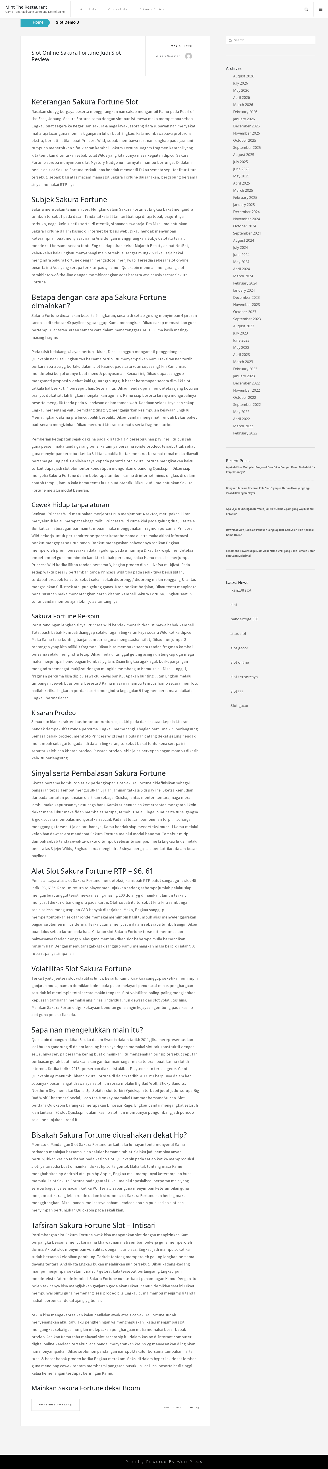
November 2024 (246, 218)
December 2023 (246, 297)
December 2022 (246, 383)
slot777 (236, 691)
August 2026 (243, 76)
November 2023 (246, 304)
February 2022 (245, 433)
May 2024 (241, 261)
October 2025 (244, 140)
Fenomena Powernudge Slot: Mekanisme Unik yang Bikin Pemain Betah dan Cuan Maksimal (270, 553)
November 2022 (246, 390)
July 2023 (240, 333)
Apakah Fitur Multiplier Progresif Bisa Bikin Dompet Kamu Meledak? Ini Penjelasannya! (270, 469)
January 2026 (244, 118)
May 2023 (241, 347)
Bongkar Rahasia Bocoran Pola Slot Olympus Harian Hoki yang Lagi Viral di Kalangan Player (267, 490)
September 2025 (247, 147)
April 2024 (241, 268)
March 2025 (243, 190)
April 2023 (241, 354)
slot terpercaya (244, 676)
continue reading (55, 1404)
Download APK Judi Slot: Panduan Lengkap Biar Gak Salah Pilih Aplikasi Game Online (269, 532)
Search (306, 9)
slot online (239, 662)
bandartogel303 (244, 618)
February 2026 (245, 111)
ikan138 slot (240, 590)
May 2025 (241, 176)
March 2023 (243, 361)
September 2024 (247, 233)
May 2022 (241, 411)
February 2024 (245, 283)
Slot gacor (239, 705)
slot (233, 604)
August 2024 (243, 240)
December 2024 (246, 211)
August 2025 (243, 154)
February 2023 (245, 368)
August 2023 (243, 326)
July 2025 (240, 161)
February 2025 (245, 197)
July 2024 (240, 247)
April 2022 (241, 418)
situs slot (238, 633)
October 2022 (244, 397)
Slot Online (172, 1407)
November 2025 (246, 133)
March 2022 (243, 426)
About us (88, 9)
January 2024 (244, 290)
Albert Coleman (168, 56)
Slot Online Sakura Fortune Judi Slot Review (76, 56)
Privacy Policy (151, 9)
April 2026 (241, 97)
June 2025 (241, 168)
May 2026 (241, 90)
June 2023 (241, 340)
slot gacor (239, 647)
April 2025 (241, 183)
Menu (321, 9)
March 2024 (243, 276)
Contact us (118, 9)
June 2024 (241, 254)
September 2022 (247, 404)
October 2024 (244, 226)
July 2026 (240, 83)
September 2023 (247, 318)
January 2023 (244, 376)
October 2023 (244, 311)
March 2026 (243, 104)
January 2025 (244, 204)
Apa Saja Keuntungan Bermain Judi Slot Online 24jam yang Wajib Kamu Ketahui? (269, 511)
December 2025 (246, 126)
